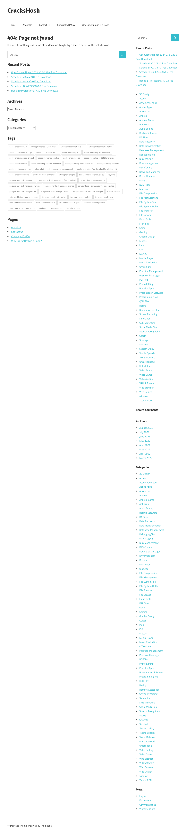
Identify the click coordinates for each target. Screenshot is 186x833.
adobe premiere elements (43, 174)
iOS (141, 249)
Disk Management (149, 163)
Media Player (146, 258)
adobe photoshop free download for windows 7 (54, 169)
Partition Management (151, 271)
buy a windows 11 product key (91, 174)
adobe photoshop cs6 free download (46, 163)
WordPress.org (147, 809)
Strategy (143, 340)
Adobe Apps (145, 107)
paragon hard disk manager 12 (21, 180)
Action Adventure (148, 103)
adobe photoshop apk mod (47, 152)
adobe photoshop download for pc (79, 163)
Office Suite (145, 267)
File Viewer (145, 215)
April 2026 (145, 445)
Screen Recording (148, 314)
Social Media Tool (148, 327)
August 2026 (146, 428)
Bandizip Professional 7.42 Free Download (34, 91)
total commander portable (94, 202)
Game (142, 228)
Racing (142, 306)
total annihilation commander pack (23, 197)
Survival (143, 344)
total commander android (80, 197)
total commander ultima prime (22, 208)
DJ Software (145, 167)
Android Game (146, 120)
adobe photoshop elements (108, 163)
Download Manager (149, 172)
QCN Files (144, 301)
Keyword (111, 174)
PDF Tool (144, 280)
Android (143, 116)
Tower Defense (147, 357)
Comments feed (147, 805)
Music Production (148, 262)
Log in (142, 796)
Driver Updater (147, 176)
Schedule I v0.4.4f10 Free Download (31, 77)
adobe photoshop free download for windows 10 (97, 169)
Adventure (144, 111)
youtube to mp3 (73, 208)
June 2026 (144, 436)
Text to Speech (147, 353)
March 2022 (145, 458)
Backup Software (148, 133)
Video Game (145, 375)
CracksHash (23, 10)
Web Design (145, 392)
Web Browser (146, 388)
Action (142, 98)
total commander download (20, 202)
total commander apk (104, 197)
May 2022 (144, 449)
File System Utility (148, 206)
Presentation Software (151, 293)
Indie (141, 245)
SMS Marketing (147, 323)
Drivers (143, 180)
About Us (27, 25)
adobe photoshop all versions (72, 146)
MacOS (143, 254)
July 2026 (144, 432)
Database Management (151, 150)
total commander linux (45, 202)
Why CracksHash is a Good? (96, 25)
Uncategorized (147, 362)
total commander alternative (54, 197)
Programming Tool (149, 297)
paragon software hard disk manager (88, 191)
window (143, 396)
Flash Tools (145, 219)
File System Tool (147, 202)
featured (144, 189)
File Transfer (146, 211)
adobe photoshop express (20, 169)
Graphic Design (147, 236)
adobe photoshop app (71, 152)
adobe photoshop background (21, 157)
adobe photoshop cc (71, 157)
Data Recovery (147, 141)
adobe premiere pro (67, 174)
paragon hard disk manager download (24, 185)
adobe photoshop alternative (100, 146)
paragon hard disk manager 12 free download (57, 180)
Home (12, 25)
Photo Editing (146, 284)
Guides (142, 241)
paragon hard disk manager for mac (59, 185)
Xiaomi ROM (145, 400)
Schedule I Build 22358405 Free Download (34, 86)
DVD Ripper (145, 185)
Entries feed (145, 800)
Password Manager (149, 275)
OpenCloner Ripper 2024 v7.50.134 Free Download (39, 72)
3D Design (144, 94)
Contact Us (44, 25)
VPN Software (146, 383)
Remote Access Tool (149, 310)
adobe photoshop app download (97, 152)
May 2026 (144, 441)
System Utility (146, 349)
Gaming (143, 232)
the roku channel (114, 191)
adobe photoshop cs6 (18, 163)
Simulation (145, 318)
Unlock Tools (145, 366)
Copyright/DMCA (66, 25)
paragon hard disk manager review (54, 191)
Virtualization (146, 379)
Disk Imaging (146, 159)
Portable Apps (146, 288)
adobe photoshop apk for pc (20, 152)
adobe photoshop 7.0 (18, 146)
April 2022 (145, 454)
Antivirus (144, 124)
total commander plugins (69, 202)
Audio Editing (146, 129)
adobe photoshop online (19, 174)
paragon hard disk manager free (22, 191)
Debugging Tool (147, 155)
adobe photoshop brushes (48, 157)
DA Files (143, 137)
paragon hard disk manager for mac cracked (96, 185)
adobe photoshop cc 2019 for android (99, 157)
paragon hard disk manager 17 (92, 180)
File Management (148, 198)
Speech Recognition (149, 331)
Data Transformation (150, 146)
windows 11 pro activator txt (50, 208)
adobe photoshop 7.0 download (43, 146)
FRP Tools (144, 224)
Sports (142, 336)
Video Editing (146, 370)
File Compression (148, 193)
